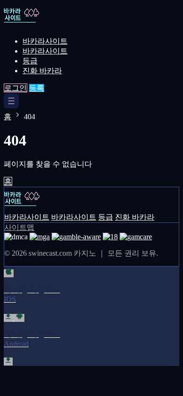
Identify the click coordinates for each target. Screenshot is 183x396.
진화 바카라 (42, 71)
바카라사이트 (45, 41)
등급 (30, 61)
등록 (36, 88)
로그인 (15, 88)
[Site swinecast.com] (36, 25)
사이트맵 (19, 227)
